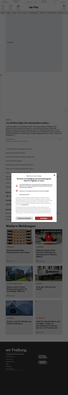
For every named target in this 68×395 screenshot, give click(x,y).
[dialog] (34, 197)
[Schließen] (54, 175)
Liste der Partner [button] (24, 204)
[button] (34, 194)
